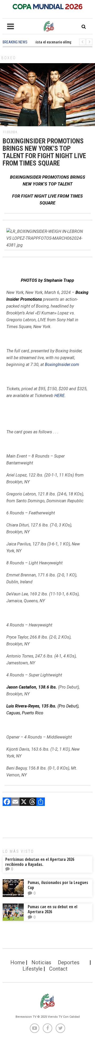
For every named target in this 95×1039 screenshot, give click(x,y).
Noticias (41, 962)
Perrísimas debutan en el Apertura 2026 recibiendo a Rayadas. (39, 861)
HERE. (60, 395)
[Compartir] (40, 802)
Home (17, 962)
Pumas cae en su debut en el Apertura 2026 (52, 909)
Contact (58, 969)
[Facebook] (7, 802)
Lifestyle (32, 969)
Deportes (68, 962)
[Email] (15, 802)
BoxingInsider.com (62, 364)
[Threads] (32, 802)
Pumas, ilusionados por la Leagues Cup (58, 885)
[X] (24, 802)
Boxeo (8, 58)
